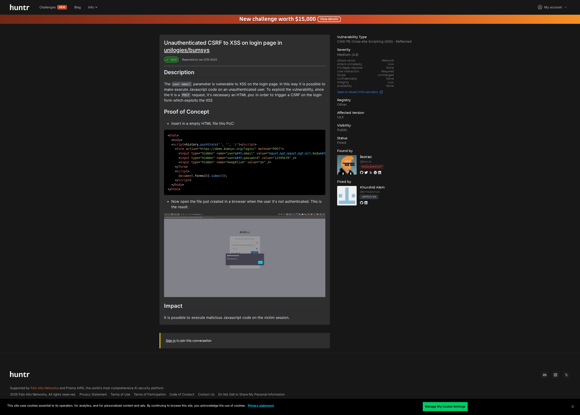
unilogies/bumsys (187, 50)
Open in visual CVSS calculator (357, 92)
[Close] (573, 407)
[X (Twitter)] (566, 374)
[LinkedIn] (555, 374)
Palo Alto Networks (45, 388)
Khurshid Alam (372, 187)
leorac (366, 157)
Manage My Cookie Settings (445, 406)
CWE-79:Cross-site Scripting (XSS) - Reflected (374, 41)
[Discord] (544, 374)
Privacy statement (261, 405)
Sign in (171, 340)
